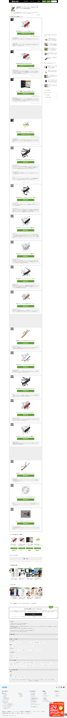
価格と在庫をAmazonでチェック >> (35, 136)
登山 (11, 555)
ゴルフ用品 (28, 662)
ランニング (17, 642)
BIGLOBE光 (5, 694)
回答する (48, 1)
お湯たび (24, 679)
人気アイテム (32, 1)
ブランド (45, 694)
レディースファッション (14, 665)
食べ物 (51, 665)
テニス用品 (47, 662)
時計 (31, 665)
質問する (44, 1)
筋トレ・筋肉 (24, 642)
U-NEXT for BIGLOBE (7, 706)
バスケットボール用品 (41, 662)
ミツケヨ (49, 679)
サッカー (18, 646)
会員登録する (33, 614)
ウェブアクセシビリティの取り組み (18, 711)
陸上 (47, 642)
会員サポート (58, 695)
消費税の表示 (9, 711)
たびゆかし (52, 679)
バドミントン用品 (52, 662)
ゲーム (27, 657)
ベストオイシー (38, 679)
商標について (23, 713)
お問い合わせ (4, 711)
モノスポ (11, 603)
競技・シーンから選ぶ (47, 92)
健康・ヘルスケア (13, 657)
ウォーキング (12, 642)
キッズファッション (20, 665)
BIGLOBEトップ (28, 713)
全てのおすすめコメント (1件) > (35, 75)
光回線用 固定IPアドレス (35, 698)
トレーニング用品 (13, 662)
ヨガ (32, 642)
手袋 (34, 665)
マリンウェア (41, 665)
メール (57, 694)
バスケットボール (23, 646)
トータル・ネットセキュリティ (8, 705)
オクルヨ (21, 679)
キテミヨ (33, 679)
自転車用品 (18, 662)
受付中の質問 (26, 1)
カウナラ (46, 679)
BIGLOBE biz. (33, 693)
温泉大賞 (21, 694)
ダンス (44, 642)
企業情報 (43, 691)
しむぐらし (21, 696)
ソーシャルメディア (47, 701)
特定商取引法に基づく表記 (6, 713)
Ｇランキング (13, 679)
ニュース (45, 697)
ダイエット (29, 642)
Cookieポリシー (43, 711)
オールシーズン (25, 636)
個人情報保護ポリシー (28, 711)
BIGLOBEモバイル (6, 697)
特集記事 (39, 1)
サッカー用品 (36, 662)
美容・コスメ (18, 657)
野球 (14, 646)
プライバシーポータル (36, 711)
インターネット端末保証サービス (9, 704)
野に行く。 (42, 679)
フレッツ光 (33, 695)
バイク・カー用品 (23, 662)
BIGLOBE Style (46, 700)
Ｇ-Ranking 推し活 (36, 680)
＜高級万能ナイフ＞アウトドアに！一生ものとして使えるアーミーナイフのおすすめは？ (25, 603)
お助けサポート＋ (6, 702)
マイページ (54, 1)
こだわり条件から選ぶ (47, 97)
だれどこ (17, 679)
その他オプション (6, 708)
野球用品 (32, 662)
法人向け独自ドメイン (34, 706)
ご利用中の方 (56, 691)
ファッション (23, 657)
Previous (10, 570)
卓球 (35, 646)
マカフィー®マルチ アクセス (35, 705)
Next (41, 570)
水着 (37, 665)
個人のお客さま (5, 691)
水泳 (40, 642)
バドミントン (31, 646)
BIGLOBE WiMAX (6, 699)
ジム (20, 642)
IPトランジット (33, 702)
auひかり (5, 696)
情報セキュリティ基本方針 (16, 713)
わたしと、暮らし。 (29, 679)
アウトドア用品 (15, 555)
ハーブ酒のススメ (30, 680)
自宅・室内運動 (37, 642)
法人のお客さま (32, 691)
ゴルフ (11, 646)
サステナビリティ (46, 695)
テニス (27, 646)
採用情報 (45, 698)
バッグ (25, 665)
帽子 (28, 665)
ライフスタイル (31, 657)
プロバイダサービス (34, 697)
